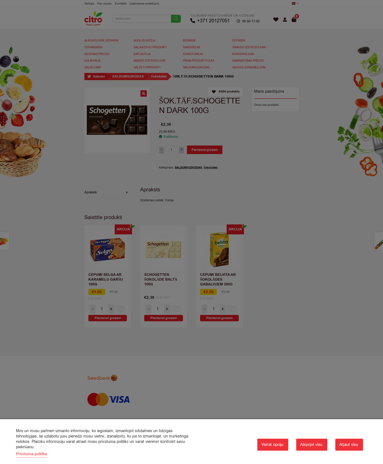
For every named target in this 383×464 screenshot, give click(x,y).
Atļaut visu (348, 444)
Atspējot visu (311, 444)
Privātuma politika (31, 454)
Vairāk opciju (272, 444)
